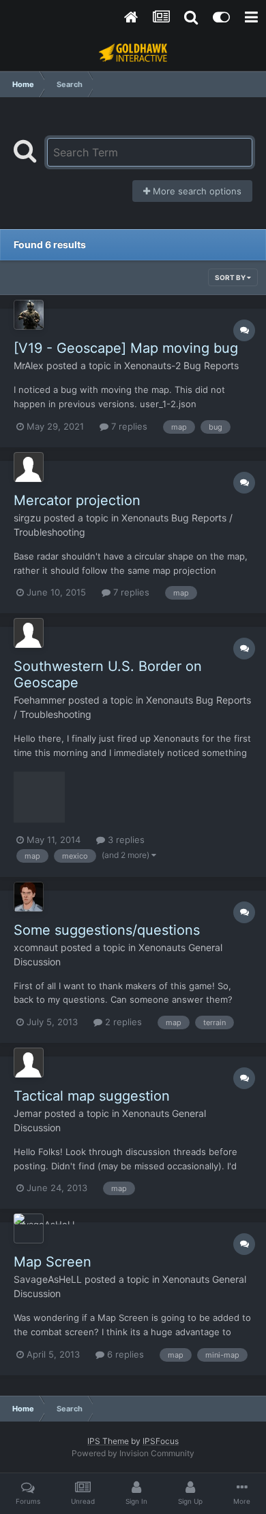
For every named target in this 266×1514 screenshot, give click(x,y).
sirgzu (27, 517)
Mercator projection (77, 500)
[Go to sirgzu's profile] (29, 467)
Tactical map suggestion (92, 1096)
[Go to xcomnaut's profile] (29, 897)
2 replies (122, 1021)
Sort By (231, 277)
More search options (195, 191)
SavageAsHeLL (48, 1279)
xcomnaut (36, 947)
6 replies (124, 1354)
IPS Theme (108, 1441)
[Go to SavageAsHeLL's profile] (29, 1228)
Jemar (28, 1113)
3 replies (125, 839)
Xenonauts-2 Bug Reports (181, 365)
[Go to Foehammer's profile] (29, 633)
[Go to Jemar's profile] (29, 1063)
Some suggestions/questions (107, 930)
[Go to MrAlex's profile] (29, 315)
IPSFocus (161, 1441)
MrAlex (29, 365)
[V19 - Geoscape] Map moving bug (126, 348)
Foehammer (39, 700)
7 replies (127, 426)
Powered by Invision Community (133, 1453)
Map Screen (52, 1262)
